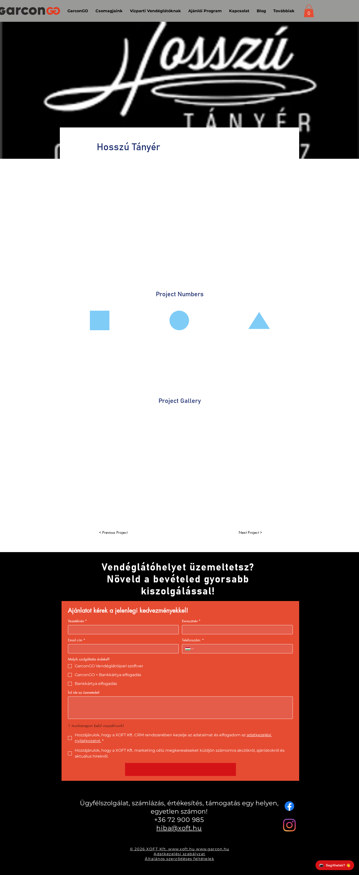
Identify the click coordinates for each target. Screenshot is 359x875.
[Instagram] (289, 825)
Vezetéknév (77, 621)
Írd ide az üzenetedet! (84, 692)
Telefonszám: (193, 640)
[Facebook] (289, 806)
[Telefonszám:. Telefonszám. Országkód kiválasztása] (189, 649)
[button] (309, 11)
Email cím (76, 640)
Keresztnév (191, 621)
